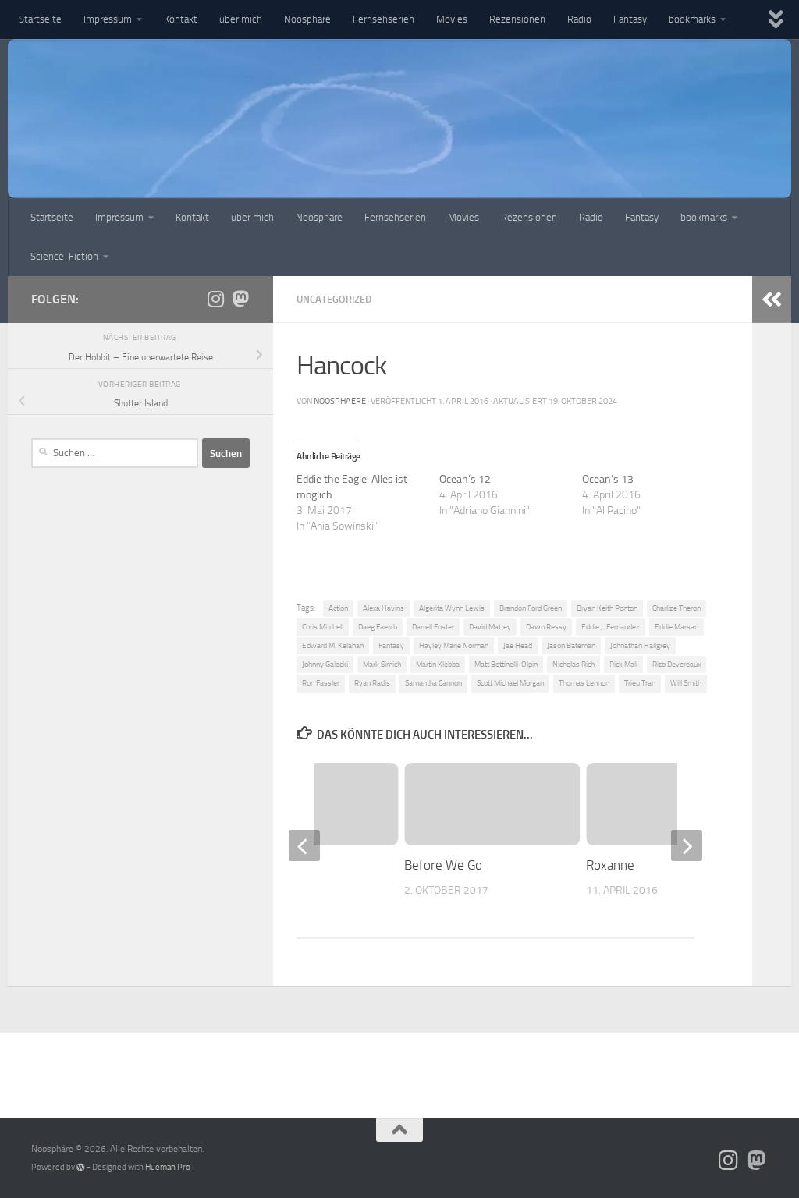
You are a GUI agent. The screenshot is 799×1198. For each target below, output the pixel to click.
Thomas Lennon (584, 683)
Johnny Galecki (325, 664)
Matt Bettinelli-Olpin (506, 664)
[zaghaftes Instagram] (215, 298)
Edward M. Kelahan (333, 645)
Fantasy (630, 19)
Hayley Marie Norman (453, 645)
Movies (451, 19)
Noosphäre (307, 19)
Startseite (40, 19)
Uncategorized (334, 299)
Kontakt (180, 19)
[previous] (304, 845)
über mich (240, 19)
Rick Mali (623, 664)
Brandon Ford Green (530, 608)
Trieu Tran (639, 683)
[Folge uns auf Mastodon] (240, 298)
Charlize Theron (676, 608)
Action (338, 608)
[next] (686, 845)
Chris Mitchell (322, 626)
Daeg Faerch (377, 626)
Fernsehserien (383, 19)
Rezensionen (517, 19)
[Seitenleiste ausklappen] (771, 299)
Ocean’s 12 (465, 479)
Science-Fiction (64, 256)
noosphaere (340, 400)
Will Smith (685, 683)
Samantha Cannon (433, 683)
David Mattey (490, 626)
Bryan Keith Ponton (607, 608)
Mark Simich (382, 664)
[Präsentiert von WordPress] (80, 1167)
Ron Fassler (320, 683)
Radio (579, 19)
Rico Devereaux (676, 664)
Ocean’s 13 (608, 479)
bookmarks (692, 19)
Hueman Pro (167, 1167)
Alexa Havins (383, 608)
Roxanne (610, 865)
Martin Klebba (438, 664)
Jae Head (517, 645)
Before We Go (443, 865)
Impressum (107, 19)
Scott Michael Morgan (510, 683)
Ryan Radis (372, 683)
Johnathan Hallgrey (640, 645)
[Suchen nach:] (114, 453)
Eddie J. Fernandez (610, 626)
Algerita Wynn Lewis (452, 608)
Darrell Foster (433, 626)
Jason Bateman (571, 645)
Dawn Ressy (546, 626)
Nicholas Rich (573, 664)
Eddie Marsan (676, 626)
